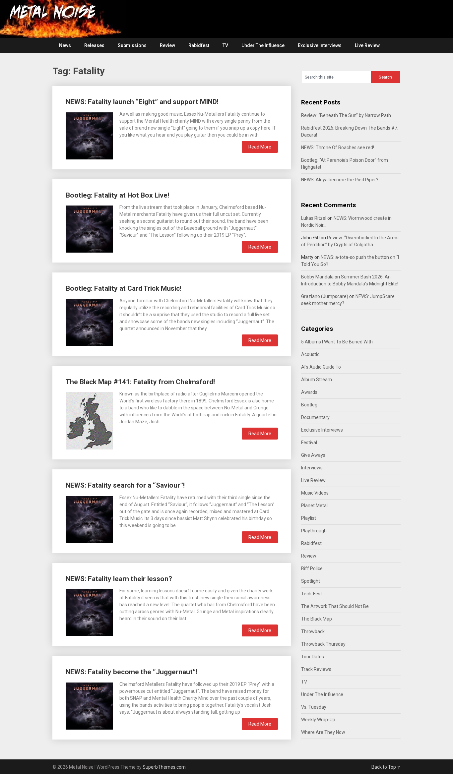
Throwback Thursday (323, 644)
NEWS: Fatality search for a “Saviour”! (125, 485)
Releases (94, 45)
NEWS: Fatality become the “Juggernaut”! (131, 672)
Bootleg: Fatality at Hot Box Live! (117, 195)
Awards (309, 392)
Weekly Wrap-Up (318, 719)
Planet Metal (314, 505)
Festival (309, 442)
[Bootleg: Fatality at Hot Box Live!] (89, 228)
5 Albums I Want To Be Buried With (337, 341)
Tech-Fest (311, 593)
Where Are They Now (323, 732)
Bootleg (309, 404)
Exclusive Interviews (320, 45)
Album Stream (316, 379)
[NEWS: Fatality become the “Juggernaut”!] (89, 705)
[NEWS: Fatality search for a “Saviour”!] (89, 518)
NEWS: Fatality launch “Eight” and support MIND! (142, 102)
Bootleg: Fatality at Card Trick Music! (123, 288)
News (65, 45)
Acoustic (310, 354)
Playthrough (314, 530)
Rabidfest (198, 45)
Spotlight (310, 581)
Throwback (313, 631)
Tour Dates (312, 656)
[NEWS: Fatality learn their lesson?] (89, 611)
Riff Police (312, 568)
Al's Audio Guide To (321, 367)
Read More (259, 146)
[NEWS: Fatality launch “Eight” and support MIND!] (89, 135)
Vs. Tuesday (313, 707)
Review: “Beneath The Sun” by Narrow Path (346, 115)
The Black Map (316, 619)
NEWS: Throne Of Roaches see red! (337, 147)
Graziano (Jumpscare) (324, 296)
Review (167, 45)
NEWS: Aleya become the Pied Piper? (339, 179)
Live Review (367, 45)
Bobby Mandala (317, 276)
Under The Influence (263, 45)
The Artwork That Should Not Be (335, 606)
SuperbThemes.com (164, 767)
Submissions (132, 45)
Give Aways (313, 455)
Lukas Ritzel (313, 218)
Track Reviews (316, 669)
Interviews (312, 467)
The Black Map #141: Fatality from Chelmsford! (140, 382)
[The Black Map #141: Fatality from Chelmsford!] (89, 419)
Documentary (315, 417)
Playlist (308, 518)
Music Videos (315, 493)
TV (225, 45)
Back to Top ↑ (386, 767)
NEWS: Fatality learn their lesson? (119, 579)
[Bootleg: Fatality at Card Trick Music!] (89, 321)
